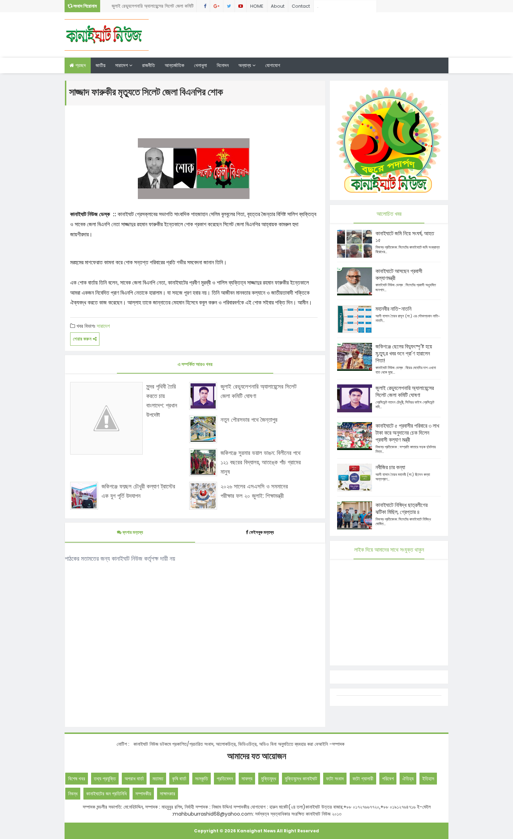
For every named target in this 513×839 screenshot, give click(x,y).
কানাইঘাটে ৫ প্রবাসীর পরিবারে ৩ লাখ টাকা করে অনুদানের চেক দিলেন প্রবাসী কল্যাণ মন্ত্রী (407, 433)
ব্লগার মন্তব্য (132, 532)
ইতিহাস (428, 778)
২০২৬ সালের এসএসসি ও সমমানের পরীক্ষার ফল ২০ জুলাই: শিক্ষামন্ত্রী (254, 491)
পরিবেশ (388, 778)
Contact (301, 6)
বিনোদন (223, 65)
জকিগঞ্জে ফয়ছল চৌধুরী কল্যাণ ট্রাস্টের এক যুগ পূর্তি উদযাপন (138, 491)
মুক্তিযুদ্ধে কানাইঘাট (301, 778)
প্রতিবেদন (225, 778)
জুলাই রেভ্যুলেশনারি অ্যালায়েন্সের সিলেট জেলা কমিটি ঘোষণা (153, 7)
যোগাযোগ (272, 65)
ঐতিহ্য (408, 778)
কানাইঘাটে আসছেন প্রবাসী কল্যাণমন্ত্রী (399, 274)
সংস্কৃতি (201, 778)
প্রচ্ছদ (80, 65)
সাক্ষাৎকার (167, 793)
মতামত (158, 778)
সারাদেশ (122, 65)
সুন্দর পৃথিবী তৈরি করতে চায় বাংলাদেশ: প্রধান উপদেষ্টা (161, 400)
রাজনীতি (148, 65)
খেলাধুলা (200, 65)
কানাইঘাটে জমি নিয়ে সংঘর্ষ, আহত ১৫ (405, 236)
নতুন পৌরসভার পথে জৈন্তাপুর (249, 419)
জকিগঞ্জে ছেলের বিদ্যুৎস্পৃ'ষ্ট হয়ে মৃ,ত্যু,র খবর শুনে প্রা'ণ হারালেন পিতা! (404, 354)
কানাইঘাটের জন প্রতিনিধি (106, 793)
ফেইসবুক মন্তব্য (261, 532)
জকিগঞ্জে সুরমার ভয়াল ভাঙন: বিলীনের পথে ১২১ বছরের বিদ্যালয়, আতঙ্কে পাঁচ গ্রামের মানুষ (261, 462)
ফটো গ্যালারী (362, 778)
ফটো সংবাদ (335, 778)
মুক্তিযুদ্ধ (268, 778)
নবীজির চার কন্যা (390, 467)
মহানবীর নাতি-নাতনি (393, 309)
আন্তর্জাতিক (174, 65)
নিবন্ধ (72, 793)
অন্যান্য (245, 65)
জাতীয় (100, 65)
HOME (256, 6)
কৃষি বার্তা (179, 778)
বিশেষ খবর (76, 778)
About (277, 6)
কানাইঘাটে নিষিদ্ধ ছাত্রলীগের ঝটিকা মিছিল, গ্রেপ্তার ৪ (402, 508)
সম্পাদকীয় (143, 793)
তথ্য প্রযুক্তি (105, 778)
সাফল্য (246, 778)
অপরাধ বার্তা (134, 778)
